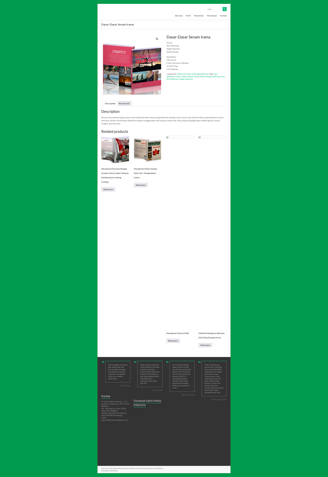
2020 (179, 74)
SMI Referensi (173, 79)
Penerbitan (199, 15)
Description (110, 103)
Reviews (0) (124, 103)
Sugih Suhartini (186, 79)
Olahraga (196, 74)
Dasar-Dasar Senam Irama (187, 76)
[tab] (110, 103)
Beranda (179, 15)
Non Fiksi (186, 74)
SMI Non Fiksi (219, 76)
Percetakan (212, 15)
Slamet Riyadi (206, 76)
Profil (188, 15)
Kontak (223, 15)
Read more (108, 189)
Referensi (205, 74)
